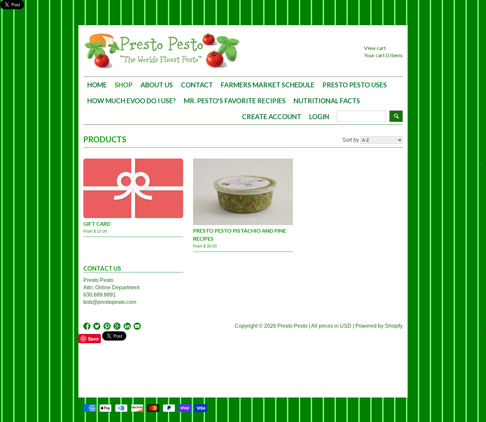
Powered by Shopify (379, 326)
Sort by (351, 140)
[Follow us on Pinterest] (107, 326)
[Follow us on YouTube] (138, 326)
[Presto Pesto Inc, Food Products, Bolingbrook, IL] (91, 367)
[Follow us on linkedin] (128, 326)
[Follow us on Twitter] (97, 326)
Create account (271, 116)
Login (319, 116)
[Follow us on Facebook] (87, 326)
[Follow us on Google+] (117, 326)
